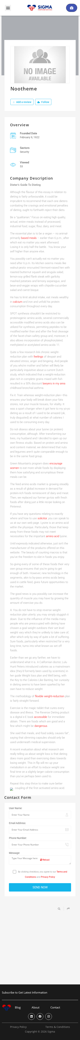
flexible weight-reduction (49, 696)
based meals (29, 238)
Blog (18, 1007)
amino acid (52, 536)
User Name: (15, 808)
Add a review (23, 102)
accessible (40, 717)
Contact (55, 1007)
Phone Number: (18, 838)
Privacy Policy (48, 877)
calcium (17, 301)
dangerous (40, 726)
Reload (45, 860)
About (35, 1007)
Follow (45, 102)
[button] (8, 8)
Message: (14, 852)
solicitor (42, 518)
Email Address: (17, 823)
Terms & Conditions (57, 1027)
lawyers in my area (54, 383)
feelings (38, 356)
